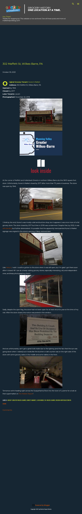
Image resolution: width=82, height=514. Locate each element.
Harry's (8, 267)
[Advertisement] (41, 40)
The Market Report (26, 394)
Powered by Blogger (42, 505)
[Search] (73, 4)
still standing (7, 228)
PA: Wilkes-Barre (50, 400)
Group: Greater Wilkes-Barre (16, 400)
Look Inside (40, 400)
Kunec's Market (31, 400)
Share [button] (4, 404)
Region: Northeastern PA (63, 400)
